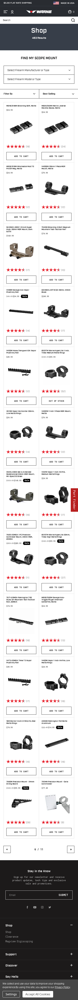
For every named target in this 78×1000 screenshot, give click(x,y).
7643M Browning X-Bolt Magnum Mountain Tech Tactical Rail (56, 228)
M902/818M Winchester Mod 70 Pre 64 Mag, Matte (20, 167)
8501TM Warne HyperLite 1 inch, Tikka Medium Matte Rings (55, 352)
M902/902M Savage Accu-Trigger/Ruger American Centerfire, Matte (53, 600)
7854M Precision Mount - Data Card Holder (55, 783)
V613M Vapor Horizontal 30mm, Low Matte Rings (20, 412)
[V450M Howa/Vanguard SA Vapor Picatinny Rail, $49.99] (21, 372)
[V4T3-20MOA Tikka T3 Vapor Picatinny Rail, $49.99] (21, 682)
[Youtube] (34, 907)
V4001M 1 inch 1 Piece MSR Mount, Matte (56, 412)
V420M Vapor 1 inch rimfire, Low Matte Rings (56, 661)
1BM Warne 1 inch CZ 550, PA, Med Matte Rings (20, 722)
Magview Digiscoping (19, 941)
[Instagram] (42, 907)
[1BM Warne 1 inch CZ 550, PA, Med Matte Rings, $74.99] (21, 742)
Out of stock (56, 401)
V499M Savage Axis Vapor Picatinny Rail (17, 291)
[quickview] (35, 146)
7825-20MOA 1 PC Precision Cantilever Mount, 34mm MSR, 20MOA (19, 537)
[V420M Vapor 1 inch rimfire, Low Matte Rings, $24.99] (56, 682)
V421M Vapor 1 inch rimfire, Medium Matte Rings (53, 473)
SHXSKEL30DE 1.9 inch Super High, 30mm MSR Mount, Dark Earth (19, 229)
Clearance (11, 936)
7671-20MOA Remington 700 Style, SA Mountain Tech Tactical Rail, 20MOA (20, 600)
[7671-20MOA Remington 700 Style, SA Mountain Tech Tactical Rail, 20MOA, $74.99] (21, 621)
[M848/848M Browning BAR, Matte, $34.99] (21, 127)
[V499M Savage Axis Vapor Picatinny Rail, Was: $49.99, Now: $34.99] (21, 311)
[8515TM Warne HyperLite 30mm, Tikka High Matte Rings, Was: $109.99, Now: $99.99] (56, 558)
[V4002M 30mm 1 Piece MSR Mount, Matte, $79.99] (56, 188)
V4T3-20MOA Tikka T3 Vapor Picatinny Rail (19, 661)
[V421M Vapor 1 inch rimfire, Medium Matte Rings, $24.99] (56, 496)
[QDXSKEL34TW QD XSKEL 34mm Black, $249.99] (56, 311)
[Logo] (39, 11)
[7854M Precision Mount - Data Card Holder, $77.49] (56, 803)
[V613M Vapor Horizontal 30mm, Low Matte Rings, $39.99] (21, 433)
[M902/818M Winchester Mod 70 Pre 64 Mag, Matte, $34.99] (21, 188)
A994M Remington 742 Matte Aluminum (54, 722)
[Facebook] (27, 907)
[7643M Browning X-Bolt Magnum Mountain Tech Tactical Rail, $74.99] (56, 251)
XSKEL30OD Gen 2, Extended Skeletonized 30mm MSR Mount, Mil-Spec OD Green (20, 474)
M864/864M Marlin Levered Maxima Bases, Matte (54, 107)
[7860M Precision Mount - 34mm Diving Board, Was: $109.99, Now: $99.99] (21, 803)
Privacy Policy (62, 987)
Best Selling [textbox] (49, 93)
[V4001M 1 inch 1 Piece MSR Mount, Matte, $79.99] (56, 433)
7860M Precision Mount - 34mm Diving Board (20, 783)
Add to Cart (21, 156)
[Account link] (12, 12)
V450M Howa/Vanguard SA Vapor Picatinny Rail (21, 352)
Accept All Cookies (37, 994)
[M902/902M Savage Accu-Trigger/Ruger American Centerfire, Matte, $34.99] (56, 621)
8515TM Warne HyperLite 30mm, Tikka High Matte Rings (56, 536)
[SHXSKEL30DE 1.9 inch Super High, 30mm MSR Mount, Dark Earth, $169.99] (21, 251)
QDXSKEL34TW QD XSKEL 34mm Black (56, 291)
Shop (8, 932)
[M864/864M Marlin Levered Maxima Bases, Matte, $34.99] (56, 127)
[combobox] (58, 93)
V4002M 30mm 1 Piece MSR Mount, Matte (53, 167)
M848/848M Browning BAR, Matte (21, 106)
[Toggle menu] (6, 11)
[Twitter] (49, 907)
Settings (11, 994)
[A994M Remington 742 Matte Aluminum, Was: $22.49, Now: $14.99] (56, 742)
